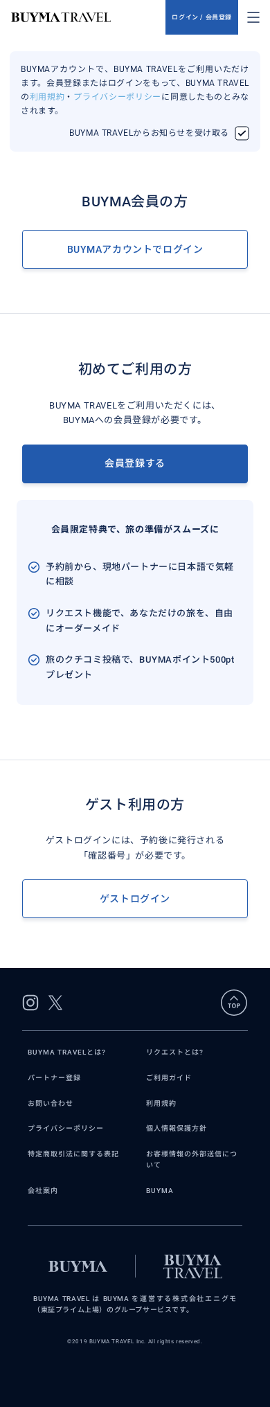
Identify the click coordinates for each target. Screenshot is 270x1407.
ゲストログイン (135, 898)
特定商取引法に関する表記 (73, 1154)
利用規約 (47, 97)
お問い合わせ (50, 1103)
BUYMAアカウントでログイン (135, 249)
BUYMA (160, 1190)
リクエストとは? (175, 1052)
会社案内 (43, 1190)
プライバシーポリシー (117, 97)
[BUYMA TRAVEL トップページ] (88, 17)
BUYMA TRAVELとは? (67, 1052)
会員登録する (135, 463)
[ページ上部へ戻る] (234, 1002)
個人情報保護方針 (176, 1128)
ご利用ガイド (169, 1078)
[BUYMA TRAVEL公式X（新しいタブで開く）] (55, 1002)
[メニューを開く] (253, 17)
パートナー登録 (54, 1078)
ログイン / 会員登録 (202, 17)
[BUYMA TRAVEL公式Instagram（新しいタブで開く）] (30, 1002)
